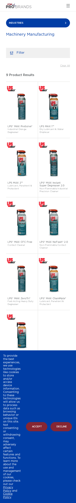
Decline (62, 426)
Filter (20, 52)
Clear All (65, 65)
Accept (37, 426)
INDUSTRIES (16, 23)
